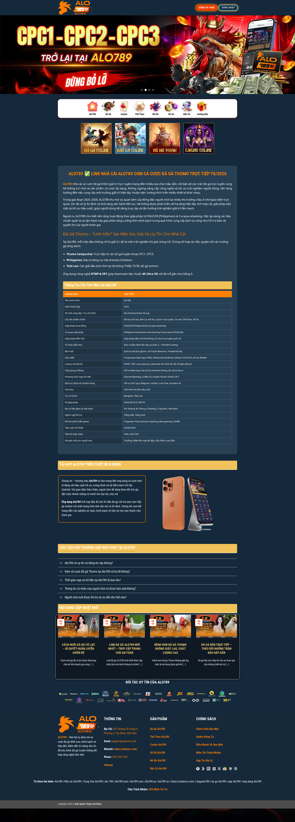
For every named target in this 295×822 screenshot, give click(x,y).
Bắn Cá (186, 114)
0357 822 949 (119, 757)
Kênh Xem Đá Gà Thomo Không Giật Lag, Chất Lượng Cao (170, 648)
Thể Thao (139, 114)
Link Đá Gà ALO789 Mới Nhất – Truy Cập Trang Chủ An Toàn (124, 648)
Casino (124, 114)
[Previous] (10, 54)
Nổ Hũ (155, 114)
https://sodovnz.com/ (125, 749)
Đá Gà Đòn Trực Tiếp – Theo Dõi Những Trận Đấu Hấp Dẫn (216, 648)
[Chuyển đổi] (61, 563)
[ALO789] (75, 8)
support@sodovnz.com (123, 741)
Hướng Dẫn (202, 114)
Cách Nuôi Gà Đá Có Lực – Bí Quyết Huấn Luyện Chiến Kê (78, 648)
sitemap (108, 765)
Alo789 (92, 114)
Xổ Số (171, 114)
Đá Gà (108, 114)
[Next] (285, 54)
